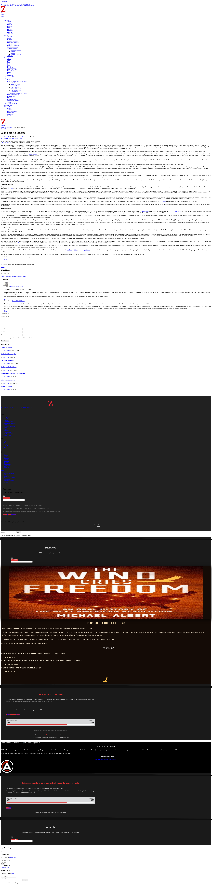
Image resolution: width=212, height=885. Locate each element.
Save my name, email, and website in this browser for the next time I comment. (23, 338)
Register (26, 880)
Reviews (9, 32)
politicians (87, 250)
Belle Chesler (6, 136)
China (8, 65)
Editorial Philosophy (12, 111)
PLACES (6, 57)
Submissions (10, 112)
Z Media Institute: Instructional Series (17, 81)
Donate (2, 12)
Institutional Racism (16, 88)
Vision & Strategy (12, 48)
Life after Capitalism (16, 54)
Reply (5, 299)
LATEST (6, 20)
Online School (11, 79)
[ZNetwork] (3, 11)
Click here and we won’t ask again (52, 734)
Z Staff (9, 108)
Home (2, 127)
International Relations (13, 42)
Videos (9, 23)
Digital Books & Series (13, 94)
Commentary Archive (13, 100)
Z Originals (10, 33)
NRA (75, 250)
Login (12, 873)
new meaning (145, 211)
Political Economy (15, 84)
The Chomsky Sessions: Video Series (17, 93)
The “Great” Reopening (7, 360)
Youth (4, 128)
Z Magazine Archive (12, 99)
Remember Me (6, 865)
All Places (10, 75)
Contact (9, 115)
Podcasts (9, 24)
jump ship (10, 188)
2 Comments (25, 136)
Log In (2, 864)
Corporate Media (11, 44)
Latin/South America (12, 69)
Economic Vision (15, 85)
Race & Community (12, 47)
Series (8, 27)
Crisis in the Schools (6, 347)
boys (46, 245)
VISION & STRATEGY (10, 103)
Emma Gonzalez (6, 142)
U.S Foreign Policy (16, 90)
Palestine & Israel (11, 68)
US (1, 128)
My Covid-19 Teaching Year (8, 354)
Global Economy (15, 87)
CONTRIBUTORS (9, 77)
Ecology (9, 38)
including (163, 201)
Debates (9, 29)
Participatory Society (16, 50)
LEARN (6, 78)
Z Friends (9, 109)
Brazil (8, 62)
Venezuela (10, 74)
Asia (8, 60)
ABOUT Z (7, 106)
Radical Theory (15, 82)
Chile (8, 63)
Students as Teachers (6, 386)
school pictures (33, 154)
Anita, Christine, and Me (8, 380)
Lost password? (5, 867)
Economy (9, 39)
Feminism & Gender (12, 41)
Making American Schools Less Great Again (13, 373)
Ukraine (9, 72)
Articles (9, 21)
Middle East (10, 71)
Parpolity (13, 51)
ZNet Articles (8, 127)
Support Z (10, 114)
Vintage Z (10, 102)
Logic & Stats (14, 91)
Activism (9, 36)
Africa (9, 59)
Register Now (12, 857)
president (69, 250)
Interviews (10, 30)
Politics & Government (13, 45)
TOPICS (6, 35)
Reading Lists (10, 96)
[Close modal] (1, 851)
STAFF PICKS (8, 105)
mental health (177, 211)
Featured (9, 26)
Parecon (13, 53)
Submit (18, 532)
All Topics (10, 56)
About (2, 470)
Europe (9, 66)
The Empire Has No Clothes (8, 367)
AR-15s (20, 242)
